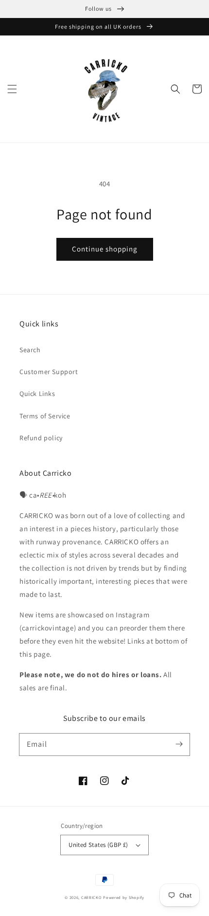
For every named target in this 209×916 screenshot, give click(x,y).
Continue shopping (105, 248)
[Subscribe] (179, 744)
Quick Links (37, 393)
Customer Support (48, 371)
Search (30, 349)
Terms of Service (44, 416)
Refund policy (41, 437)
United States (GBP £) (98, 845)
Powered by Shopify (123, 897)
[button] (12, 89)
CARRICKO (91, 897)
